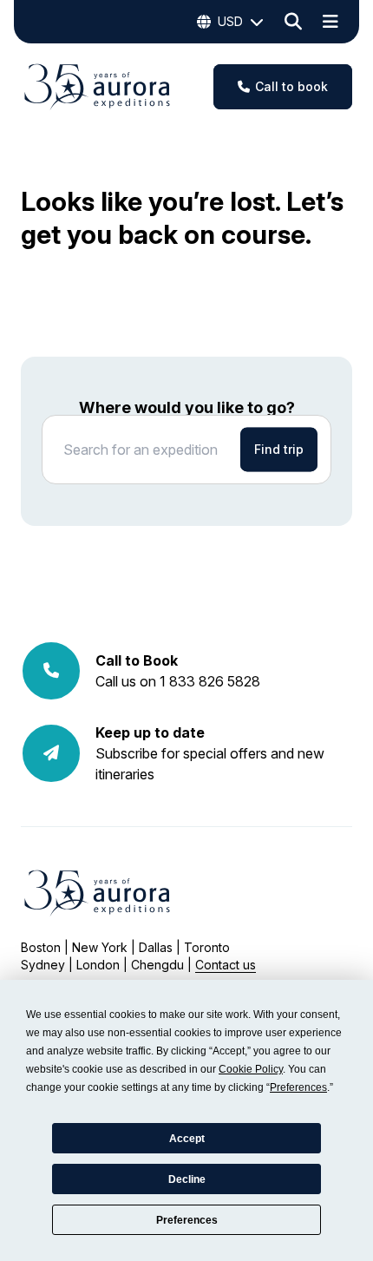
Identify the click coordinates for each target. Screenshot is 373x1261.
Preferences (187, 1220)
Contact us (225, 964)
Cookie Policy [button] (251, 1069)
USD (230, 21)
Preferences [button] (298, 1087)
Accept (187, 1139)
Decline (187, 1179)
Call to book (291, 86)
